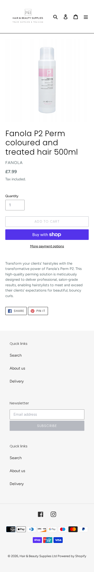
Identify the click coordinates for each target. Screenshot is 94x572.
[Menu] (86, 16)
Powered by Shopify (72, 556)
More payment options (47, 246)
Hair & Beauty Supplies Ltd (39, 556)
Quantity (11, 196)
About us (17, 368)
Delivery (17, 381)
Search (16, 355)
